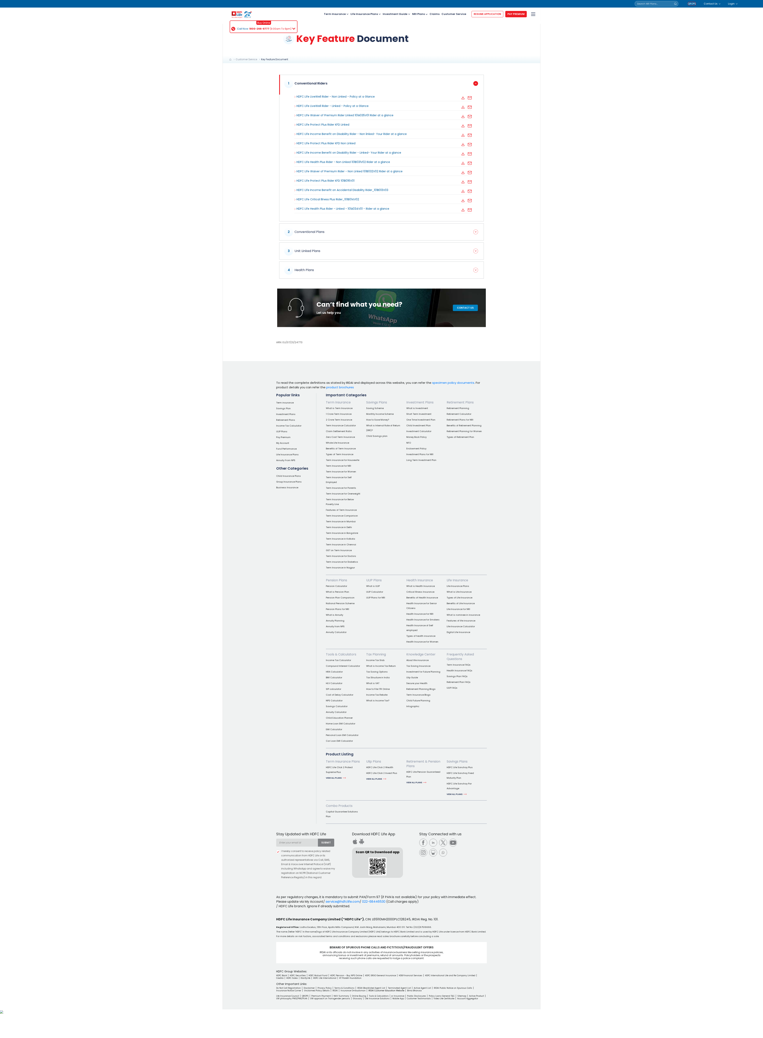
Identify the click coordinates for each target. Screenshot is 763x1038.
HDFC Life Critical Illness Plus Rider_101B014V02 (327, 199)
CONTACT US (465, 307)
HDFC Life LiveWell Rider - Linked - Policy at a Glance (332, 106)
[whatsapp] (443, 853)
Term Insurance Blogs (418, 694)
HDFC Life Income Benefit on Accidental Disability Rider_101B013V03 (342, 190)
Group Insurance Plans (289, 481)
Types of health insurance (420, 636)
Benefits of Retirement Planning (464, 425)
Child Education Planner (339, 717)
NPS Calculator (334, 700)
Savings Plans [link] (376, 402)
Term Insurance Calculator (341, 425)
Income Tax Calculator (288, 425)
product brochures (340, 387)
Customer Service (454, 14)
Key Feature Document (274, 59)
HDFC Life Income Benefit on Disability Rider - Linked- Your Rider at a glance (348, 153)
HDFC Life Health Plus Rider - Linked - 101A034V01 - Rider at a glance (342, 209)
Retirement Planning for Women (464, 431)
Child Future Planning (418, 700)
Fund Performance (286, 448)
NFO (408, 442)
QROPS (692, 3)
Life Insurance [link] (457, 580)
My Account (282, 443)
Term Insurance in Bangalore (342, 533)
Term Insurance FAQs (459, 664)
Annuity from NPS (335, 626)
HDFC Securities (298, 975)
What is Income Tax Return (381, 666)
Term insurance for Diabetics (342, 561)
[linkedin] (433, 843)
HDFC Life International (324, 978)
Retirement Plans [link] (460, 402)
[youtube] (453, 843)
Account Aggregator (467, 998)
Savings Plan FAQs (457, 676)
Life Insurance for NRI (458, 609)
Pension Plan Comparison (340, 597)
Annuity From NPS (285, 460)
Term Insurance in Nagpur (340, 567)
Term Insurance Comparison (342, 515)
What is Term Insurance (339, 408)
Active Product (476, 996)
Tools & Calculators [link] (341, 654)
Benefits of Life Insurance (461, 603)
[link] (230, 59)
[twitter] (443, 843)
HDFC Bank (281, 975)
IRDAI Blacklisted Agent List (371, 988)
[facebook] (423, 843)
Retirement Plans (285, 420)
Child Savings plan (376, 436)
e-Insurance (397, 996)
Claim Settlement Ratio (339, 431)
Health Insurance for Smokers (423, 619)
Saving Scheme (375, 408)
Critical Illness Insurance (420, 591)
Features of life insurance (461, 620)
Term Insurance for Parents (341, 487)
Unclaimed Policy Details (317, 990)
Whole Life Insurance (337, 442)
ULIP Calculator (374, 591)
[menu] (533, 14)
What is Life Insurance (459, 591)
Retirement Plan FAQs (459, 682)
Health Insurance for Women (422, 641)
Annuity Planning (335, 620)
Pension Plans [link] (336, 580)
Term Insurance (335, 14)
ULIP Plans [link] (374, 580)
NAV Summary (341, 996)
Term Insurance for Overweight (343, 493)
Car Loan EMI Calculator (339, 740)
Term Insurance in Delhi (339, 527)
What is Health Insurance (420, 586)
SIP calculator (333, 689)
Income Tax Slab (375, 660)
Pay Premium (283, 437)
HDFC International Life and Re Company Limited (450, 975)
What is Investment (417, 408)
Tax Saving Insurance (418, 666)
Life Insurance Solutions (377, 998)
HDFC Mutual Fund (318, 975)
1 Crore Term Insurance (338, 414)
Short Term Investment (418, 414)
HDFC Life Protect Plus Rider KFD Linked (322, 125)
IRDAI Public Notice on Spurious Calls (453, 988)
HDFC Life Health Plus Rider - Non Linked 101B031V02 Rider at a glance (343, 162)
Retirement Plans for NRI (460, 419)
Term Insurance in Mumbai (341, 521)
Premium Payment (321, 996)
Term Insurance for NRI (338, 465)
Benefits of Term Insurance (341, 448)
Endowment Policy (416, 448)
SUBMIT (326, 842)
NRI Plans (418, 14)
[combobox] (297, 843)
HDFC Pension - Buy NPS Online (346, 975)
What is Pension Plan (337, 591)
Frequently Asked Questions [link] (460, 656)
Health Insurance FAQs (459, 670)
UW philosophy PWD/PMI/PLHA (291, 998)
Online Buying (359, 996)
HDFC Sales (292, 978)
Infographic (412, 706)
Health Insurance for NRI (419, 613)
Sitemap (461, 996)
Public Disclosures (416, 996)
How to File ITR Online (378, 689)
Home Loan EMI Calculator (340, 723)
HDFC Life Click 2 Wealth (379, 767)
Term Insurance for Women (341, 471)
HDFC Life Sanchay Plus (460, 767)
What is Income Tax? (377, 700)
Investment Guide (395, 14)
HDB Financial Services (410, 975)
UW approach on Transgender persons (330, 998)
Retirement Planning (458, 408)
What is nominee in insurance (463, 614)
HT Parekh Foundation (350, 978)
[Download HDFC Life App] (355, 841)
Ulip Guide (412, 677)
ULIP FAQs (452, 687)
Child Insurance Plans (288, 476)
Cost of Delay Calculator (339, 694)
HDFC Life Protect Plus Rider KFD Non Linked (325, 143)
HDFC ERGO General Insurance (380, 975)
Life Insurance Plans (364, 14)
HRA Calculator (334, 671)
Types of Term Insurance (339, 454)
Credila (280, 978)
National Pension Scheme (340, 603)
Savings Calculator (337, 706)
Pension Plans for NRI (337, 609)
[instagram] (423, 853)
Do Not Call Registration (288, 988)
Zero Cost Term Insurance (340, 437)
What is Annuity (334, 614)
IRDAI (335, 990)
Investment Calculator (418, 431)
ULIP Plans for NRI (375, 597)
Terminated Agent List (399, 988)
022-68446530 (373, 901)
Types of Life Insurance (459, 597)
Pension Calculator (336, 586)
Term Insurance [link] (338, 402)
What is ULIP (373, 586)
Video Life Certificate (444, 998)
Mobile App (398, 998)
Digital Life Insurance (458, 632)
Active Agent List (422, 988)
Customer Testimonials (419, 998)
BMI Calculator (334, 677)
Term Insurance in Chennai (341, 544)
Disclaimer (309, 988)
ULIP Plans (281, 431)
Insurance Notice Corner (288, 990)
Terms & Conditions (344, 988)
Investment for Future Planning (423, 671)
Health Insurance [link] (419, 580)
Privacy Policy (325, 988)
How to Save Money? (377, 419)
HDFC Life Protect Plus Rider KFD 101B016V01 (325, 181)
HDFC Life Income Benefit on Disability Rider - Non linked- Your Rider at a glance (351, 134)
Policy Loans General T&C (442, 996)
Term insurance (285, 402)
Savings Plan (283, 408)
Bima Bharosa (414, 990)
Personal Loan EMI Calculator (342, 735)
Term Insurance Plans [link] (343, 761)
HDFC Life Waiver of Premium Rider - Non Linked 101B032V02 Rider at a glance (349, 171)
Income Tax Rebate (376, 694)
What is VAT (372, 683)
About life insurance (417, 660)
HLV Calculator (334, 683)
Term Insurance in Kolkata (340, 538)
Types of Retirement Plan (460, 437)
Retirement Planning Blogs (421, 689)
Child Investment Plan (418, 425)
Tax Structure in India (378, 677)
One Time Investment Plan (420, 419)
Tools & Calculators (379, 996)
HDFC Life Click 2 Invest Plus (381, 773)
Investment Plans (285, 414)
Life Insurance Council (287, 996)
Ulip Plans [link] (373, 761)
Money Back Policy (416, 437)
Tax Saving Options (377, 671)
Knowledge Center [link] (421, 654)
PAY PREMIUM (516, 14)
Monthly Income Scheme (380, 414)
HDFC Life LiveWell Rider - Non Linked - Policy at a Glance (335, 97)
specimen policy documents (453, 383)
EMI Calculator (334, 729)
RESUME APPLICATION (487, 14)
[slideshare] (433, 853)
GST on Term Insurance (339, 550)
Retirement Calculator (459, 414)
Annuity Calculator (336, 632)
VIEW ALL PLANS (334, 777)
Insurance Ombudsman (353, 990)
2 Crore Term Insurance (339, 419)
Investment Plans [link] (420, 402)
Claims (435, 14)
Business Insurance (287, 487)
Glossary (357, 998)
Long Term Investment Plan (421, 460)
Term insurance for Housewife (342, 460)
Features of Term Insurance (341, 510)
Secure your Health (416, 683)
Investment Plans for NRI (419, 454)
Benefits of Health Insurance (422, 597)
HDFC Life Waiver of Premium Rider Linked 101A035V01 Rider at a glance (344, 115)
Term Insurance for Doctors (341, 556)
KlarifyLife (305, 978)
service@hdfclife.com (343, 901)
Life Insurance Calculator (461, 626)
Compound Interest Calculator (343, 666)
